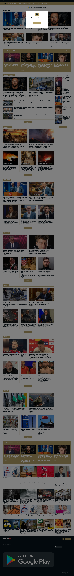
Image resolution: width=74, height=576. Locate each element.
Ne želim (32, 25)
